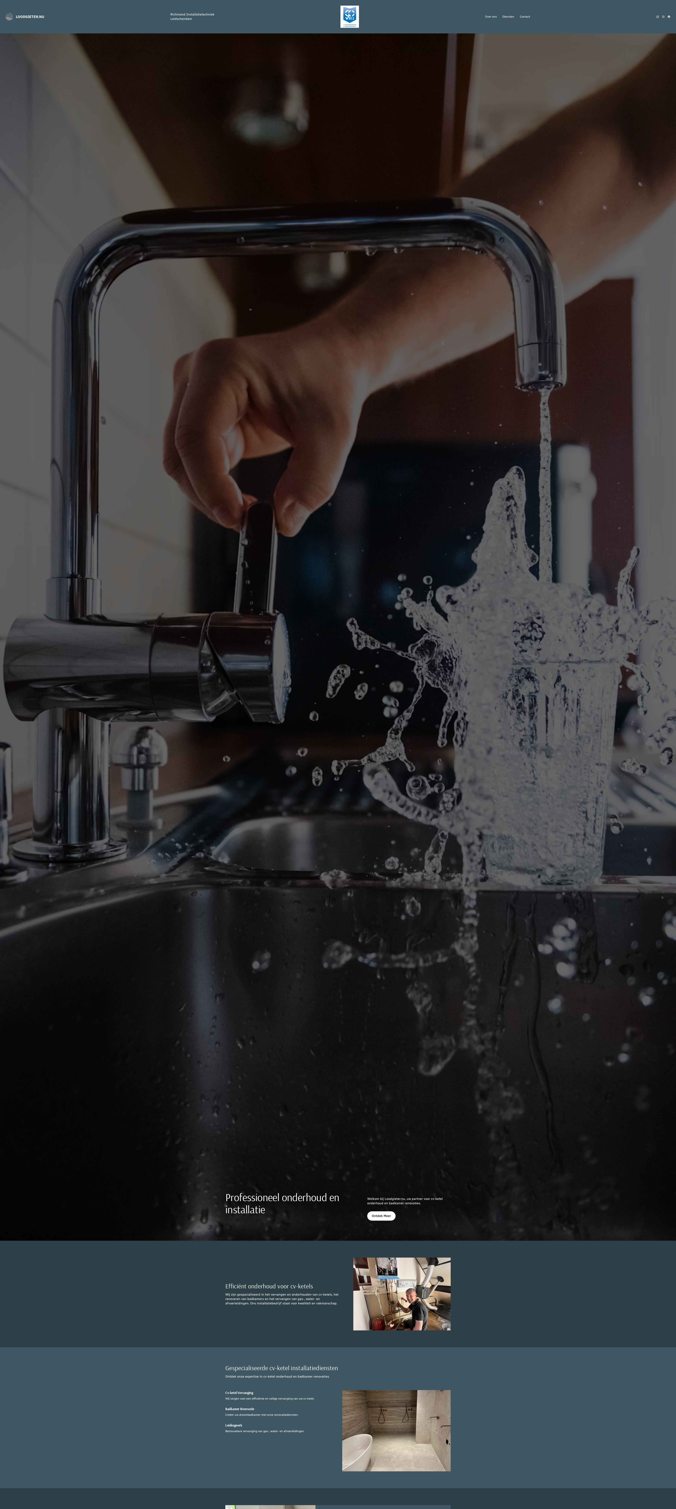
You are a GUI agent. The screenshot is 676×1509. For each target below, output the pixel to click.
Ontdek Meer (381, 1216)
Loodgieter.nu (30, 17)
